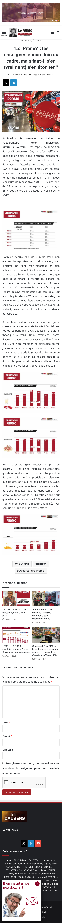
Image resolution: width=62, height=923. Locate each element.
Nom (6, 722)
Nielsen (41, 563)
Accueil (27, 40)
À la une (37, 40)
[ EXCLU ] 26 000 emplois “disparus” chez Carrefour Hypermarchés (16, 649)
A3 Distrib (23, 563)
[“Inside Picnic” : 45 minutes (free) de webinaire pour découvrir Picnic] (46, 598)
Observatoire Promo (31, 570)
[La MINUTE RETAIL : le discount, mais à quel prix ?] (16, 598)
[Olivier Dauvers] (20, 32)
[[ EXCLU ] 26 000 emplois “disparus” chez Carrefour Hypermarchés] (16, 635)
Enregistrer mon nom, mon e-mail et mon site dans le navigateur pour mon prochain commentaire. (31, 768)
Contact (42, 912)
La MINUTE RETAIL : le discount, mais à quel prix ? (14, 612)
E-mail (7, 736)
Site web (7, 749)
